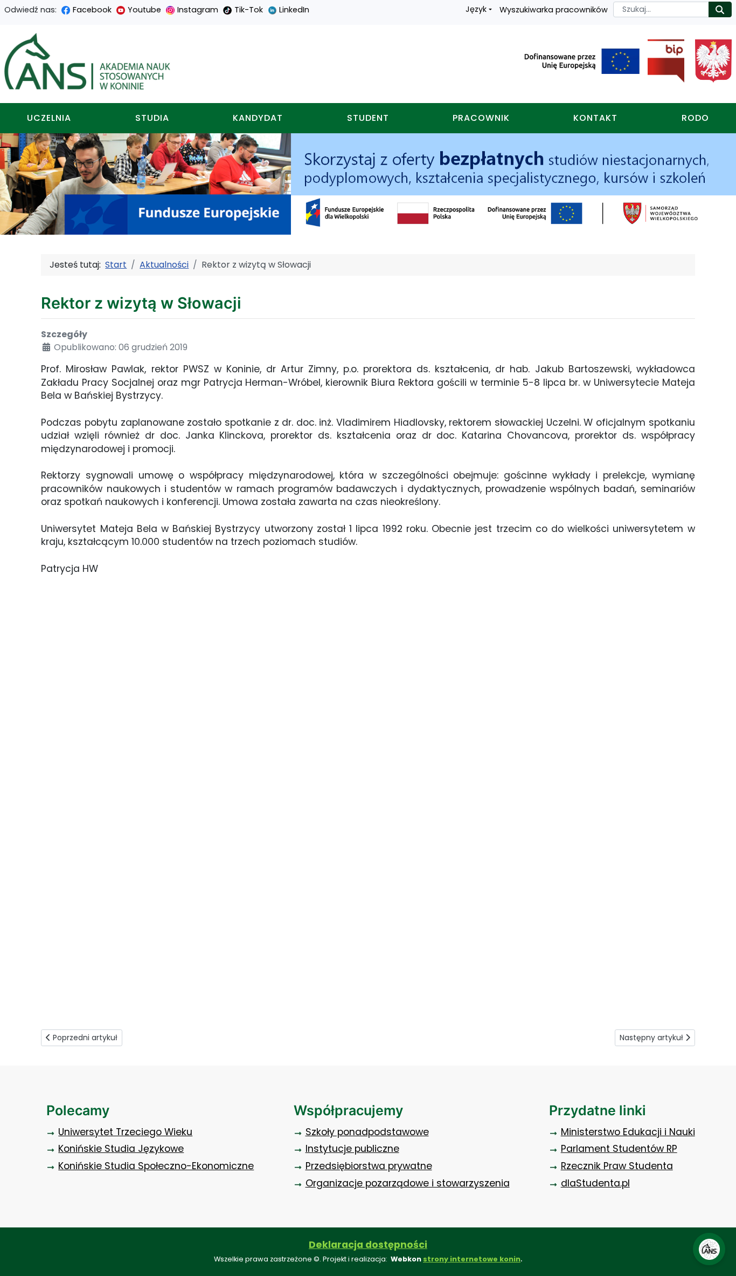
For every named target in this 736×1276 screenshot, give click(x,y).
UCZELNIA (49, 118)
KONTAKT (595, 118)
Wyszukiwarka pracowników (553, 9)
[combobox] (661, 9)
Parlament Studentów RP (619, 1148)
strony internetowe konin (471, 1259)
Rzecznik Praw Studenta (617, 1165)
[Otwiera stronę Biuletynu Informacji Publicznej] (662, 61)
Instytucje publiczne (352, 1148)
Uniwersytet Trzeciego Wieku (125, 1131)
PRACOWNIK (481, 118)
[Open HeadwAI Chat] (709, 1249)
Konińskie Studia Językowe (121, 1148)
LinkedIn (294, 9)
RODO (695, 118)
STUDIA (152, 118)
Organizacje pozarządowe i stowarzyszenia (407, 1183)
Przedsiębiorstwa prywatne (368, 1165)
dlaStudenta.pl (595, 1183)
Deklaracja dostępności (368, 1244)
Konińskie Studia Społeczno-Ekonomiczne (156, 1165)
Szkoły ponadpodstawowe (367, 1131)
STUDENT (368, 118)
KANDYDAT (258, 118)
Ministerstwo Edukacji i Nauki (628, 1131)
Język (476, 9)
